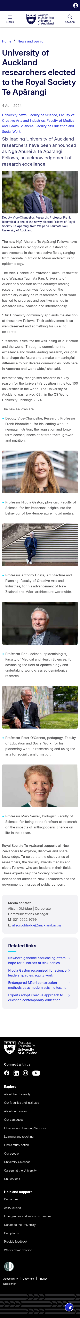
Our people (11, 1153)
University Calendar (17, 1162)
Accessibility (10, 1278)
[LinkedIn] (16, 1073)
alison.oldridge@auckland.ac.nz (37, 925)
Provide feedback (15, 1241)
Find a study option (16, 1145)
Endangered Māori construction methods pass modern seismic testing (37, 985)
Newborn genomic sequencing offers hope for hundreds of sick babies (36, 960)
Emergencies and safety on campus (27, 1216)
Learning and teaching (18, 1136)
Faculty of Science (43, 115)
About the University (17, 1094)
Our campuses (13, 1119)
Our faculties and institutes (21, 1102)
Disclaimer (9, 1283)
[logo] (40, 19)
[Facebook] (6, 1073)
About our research (16, 1111)
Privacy (43, 1278)
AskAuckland (12, 1208)
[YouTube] (36, 1073)
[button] (75, 6)
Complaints (11, 1233)
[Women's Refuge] (9, 1270)
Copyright (28, 1278)
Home (6, 41)
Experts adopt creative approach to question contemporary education (35, 997)
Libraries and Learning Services (25, 1128)
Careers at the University (20, 1170)
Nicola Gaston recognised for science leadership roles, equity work (37, 972)
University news (14, 115)
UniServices (12, 1179)
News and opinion (31, 41)
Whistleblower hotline (18, 1250)
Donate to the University (20, 1224)
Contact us (11, 1199)
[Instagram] (25, 1073)
